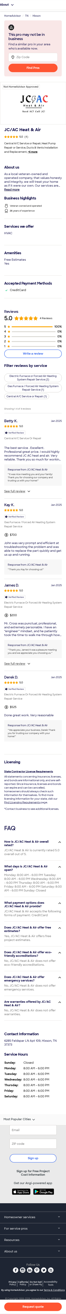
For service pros (15, 1228)
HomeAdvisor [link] (12, 15)
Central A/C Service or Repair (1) (27, 396)
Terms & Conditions (54, 1290)
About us (10, 1251)
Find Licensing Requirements (22, 802)
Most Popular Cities (17, 1119)
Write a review (33, 353)
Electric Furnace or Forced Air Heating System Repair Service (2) (33, 377)
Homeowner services (19, 1217)
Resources (11, 1240)
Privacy (12, 1283)
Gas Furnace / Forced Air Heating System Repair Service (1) (33, 388)
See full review (14, 491)
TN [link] (27, 15)
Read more (12, 190)
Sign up (33, 1158)
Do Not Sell (36, 1283)
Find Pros (33, 68)
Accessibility (50, 1283)
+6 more (32, 151)
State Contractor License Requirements (28, 771)
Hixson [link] (37, 15)
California (23, 1283)
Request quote (33, 1307)
